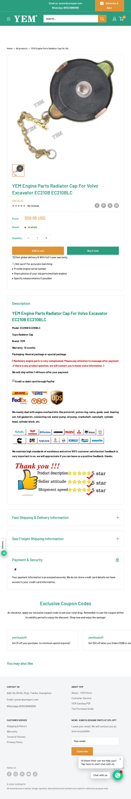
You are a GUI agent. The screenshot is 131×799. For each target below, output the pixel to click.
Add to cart (38, 250)
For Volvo (17, 201)
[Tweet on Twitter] (110, 205)
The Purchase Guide (82, 708)
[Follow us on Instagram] (15, 774)
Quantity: (17, 238)
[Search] (102, 18)
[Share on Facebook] (97, 205)
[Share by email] (116, 205)
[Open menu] (8, 19)
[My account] (114, 19)
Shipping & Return (17, 726)
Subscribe (82, 751)
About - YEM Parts (81, 692)
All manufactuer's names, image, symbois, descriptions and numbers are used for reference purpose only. (57, 788)
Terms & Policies (16, 736)
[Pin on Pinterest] (103, 205)
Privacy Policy (15, 742)
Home (9, 48)
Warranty (12, 731)
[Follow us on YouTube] (28, 774)
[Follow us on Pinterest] (22, 774)
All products (21, 48)
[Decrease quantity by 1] (28, 238)
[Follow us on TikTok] (35, 774)
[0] (121, 19)
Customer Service (81, 698)
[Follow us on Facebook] (9, 774)
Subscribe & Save (112, 5)
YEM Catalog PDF (81, 703)
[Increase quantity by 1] (46, 238)
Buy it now (93, 250)
